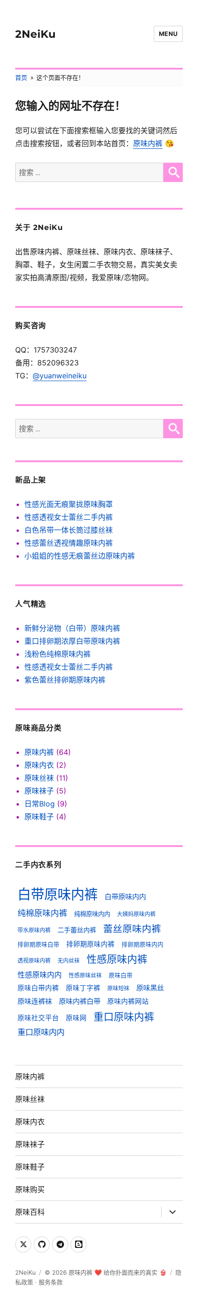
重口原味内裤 (123, 1017)
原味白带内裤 (38, 988)
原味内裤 (148, 143)
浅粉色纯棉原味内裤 (57, 654)
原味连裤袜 (34, 1001)
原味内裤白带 (79, 1001)
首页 (21, 77)
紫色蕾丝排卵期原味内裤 (64, 679)
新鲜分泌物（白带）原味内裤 (72, 628)
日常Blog (39, 803)
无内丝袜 (69, 960)
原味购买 (30, 1189)
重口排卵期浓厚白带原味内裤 (72, 641)
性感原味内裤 (117, 959)
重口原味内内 (40, 1032)
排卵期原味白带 (38, 944)
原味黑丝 (150, 987)
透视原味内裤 (34, 960)
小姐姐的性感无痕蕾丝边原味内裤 (79, 555)
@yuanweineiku (60, 375)
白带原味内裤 (57, 894)
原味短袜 (118, 988)
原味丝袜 (39, 777)
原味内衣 (39, 765)
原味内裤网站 (128, 1001)
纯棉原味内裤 (42, 913)
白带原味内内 (125, 896)
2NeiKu (35, 34)
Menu (168, 33)
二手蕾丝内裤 (77, 930)
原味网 (76, 1018)
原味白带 (121, 975)
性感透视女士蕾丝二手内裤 (68, 517)
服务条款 (51, 1282)
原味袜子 (39, 790)
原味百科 (30, 1212)
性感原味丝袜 (85, 975)
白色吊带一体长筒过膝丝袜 (68, 530)
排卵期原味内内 (142, 944)
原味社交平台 (38, 1018)
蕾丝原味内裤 (132, 929)
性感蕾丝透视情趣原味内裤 (68, 542)
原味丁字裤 (83, 988)
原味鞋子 (39, 816)
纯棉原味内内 (92, 914)
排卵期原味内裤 (90, 944)
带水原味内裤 (34, 930)
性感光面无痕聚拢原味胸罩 (68, 504)
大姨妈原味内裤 (136, 914)
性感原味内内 (39, 974)
